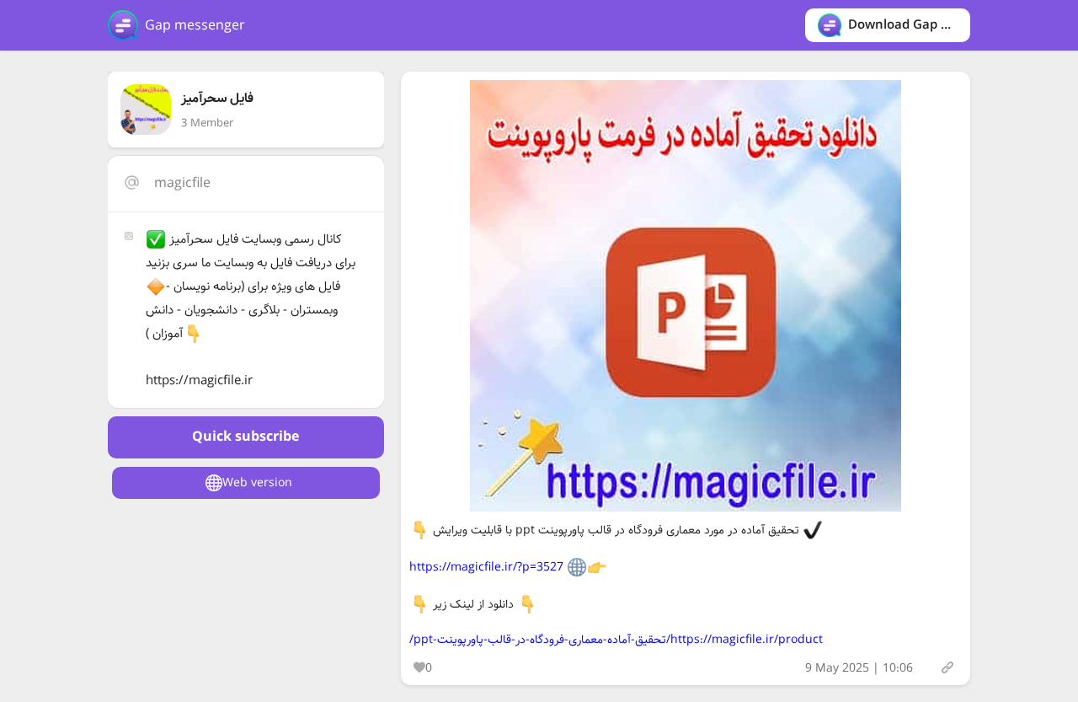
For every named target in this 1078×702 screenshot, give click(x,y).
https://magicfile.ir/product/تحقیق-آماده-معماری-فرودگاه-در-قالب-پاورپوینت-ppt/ (616, 639)
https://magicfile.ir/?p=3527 (486, 567)
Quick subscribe (245, 436)
